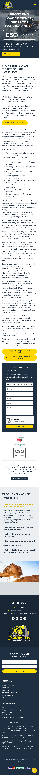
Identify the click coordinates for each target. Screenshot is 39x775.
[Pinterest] (24, 618)
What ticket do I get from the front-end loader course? (18, 505)
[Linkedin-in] (21, 618)
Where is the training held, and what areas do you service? (19, 551)
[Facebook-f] (13, 618)
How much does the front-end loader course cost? (18, 528)
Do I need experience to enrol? (20, 541)
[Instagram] (17, 618)
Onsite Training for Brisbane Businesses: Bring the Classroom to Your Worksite (18, 747)
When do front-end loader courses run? (16, 535)
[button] (35, 5)
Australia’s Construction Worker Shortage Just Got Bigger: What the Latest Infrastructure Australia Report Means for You (18, 729)
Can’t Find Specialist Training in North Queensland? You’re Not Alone (17, 736)
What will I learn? (13, 545)
